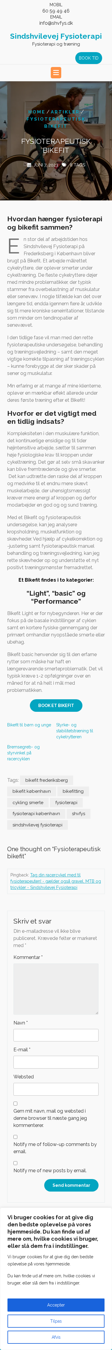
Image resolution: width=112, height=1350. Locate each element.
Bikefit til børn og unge (29, 725)
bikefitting (73, 791)
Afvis (56, 1337)
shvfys (78, 813)
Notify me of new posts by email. (50, 1170)
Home (36, 112)
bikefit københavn (32, 791)
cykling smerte (28, 802)
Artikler (65, 112)
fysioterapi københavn (36, 813)
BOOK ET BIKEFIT (56, 705)
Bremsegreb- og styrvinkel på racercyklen (23, 753)
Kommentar (28, 957)
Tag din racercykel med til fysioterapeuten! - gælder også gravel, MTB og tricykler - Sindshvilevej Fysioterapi (55, 881)
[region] (56, 1279)
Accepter (56, 1305)
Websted (23, 1077)
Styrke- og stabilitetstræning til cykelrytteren (74, 731)
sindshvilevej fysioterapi (37, 825)
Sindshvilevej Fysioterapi (56, 36)
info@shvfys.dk (56, 23)
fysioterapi (66, 802)
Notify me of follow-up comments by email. (55, 1148)
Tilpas (56, 1321)
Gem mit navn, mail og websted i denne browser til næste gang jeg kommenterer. (50, 1118)
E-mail (21, 1049)
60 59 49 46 (56, 11)
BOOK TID (89, 58)
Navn (20, 1023)
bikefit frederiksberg (46, 780)
